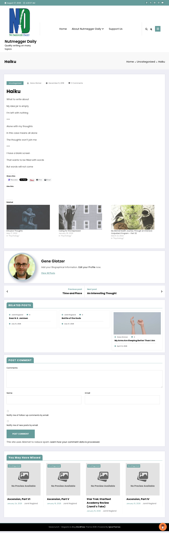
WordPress (80, 527)
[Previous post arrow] (7, 291)
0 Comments (77, 83)
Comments (12, 367)
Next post (92, 289)
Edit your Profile (86, 267)
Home (63, 29)
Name (9, 393)
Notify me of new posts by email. (22, 425)
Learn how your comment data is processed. (75, 441)
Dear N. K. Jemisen (18, 318)
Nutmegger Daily (20, 41)
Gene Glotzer (35, 83)
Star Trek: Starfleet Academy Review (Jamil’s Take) (59, 502)
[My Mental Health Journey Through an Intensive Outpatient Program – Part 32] (136, 217)
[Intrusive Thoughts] (31, 217)
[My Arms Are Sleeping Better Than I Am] (137, 323)
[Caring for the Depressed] (84, 217)
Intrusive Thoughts (15, 231)
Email (87, 393)
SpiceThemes (114, 527)
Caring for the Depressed (70, 231)
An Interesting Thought (102, 293)
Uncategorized (15, 83)
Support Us (115, 29)
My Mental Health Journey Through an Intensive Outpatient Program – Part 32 (131, 232)
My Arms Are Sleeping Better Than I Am (135, 340)
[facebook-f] (146, 2)
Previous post (75, 289)
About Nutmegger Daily (87, 29)
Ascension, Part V (19, 499)
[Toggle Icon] (157, 29)
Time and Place (72, 293)
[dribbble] (154, 2)
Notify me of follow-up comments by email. (28, 415)
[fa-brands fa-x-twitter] (150, 2)
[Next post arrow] (161, 291)
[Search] (146, 29)
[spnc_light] (151, 29)
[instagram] (158, 2)
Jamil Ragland (17, 315)
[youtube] (162, 2)
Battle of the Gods (71, 318)
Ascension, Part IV (98, 499)
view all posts (48, 273)
